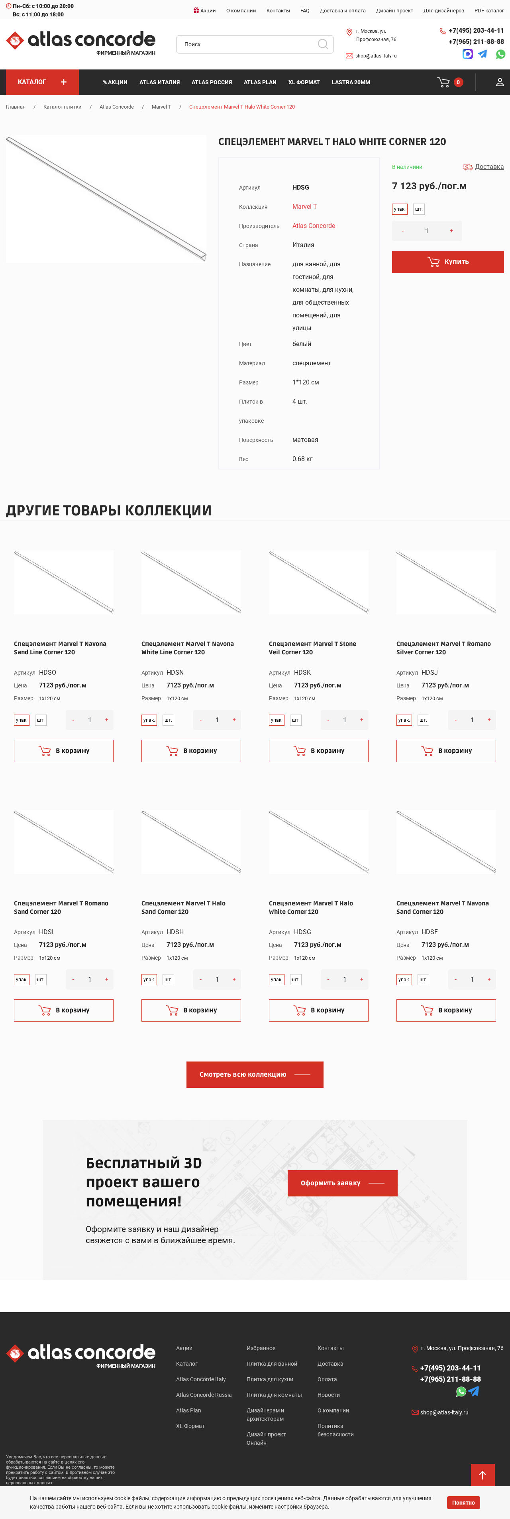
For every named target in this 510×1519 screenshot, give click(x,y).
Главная (16, 107)
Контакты (331, 1348)
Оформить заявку (331, 1183)
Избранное (261, 1348)
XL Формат (190, 1426)
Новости (329, 1395)
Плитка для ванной (272, 1364)
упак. (400, 209)
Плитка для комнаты (274, 1395)
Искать (326, 47)
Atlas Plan (188, 1410)
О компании (333, 1410)
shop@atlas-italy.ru (376, 56)
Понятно (463, 1502)
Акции (184, 1348)
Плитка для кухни (270, 1379)
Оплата (327, 1379)
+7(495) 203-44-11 (476, 30)
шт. (419, 209)
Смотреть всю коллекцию (243, 1075)
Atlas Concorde (117, 107)
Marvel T (161, 107)
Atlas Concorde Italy (201, 1379)
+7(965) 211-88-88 (476, 42)
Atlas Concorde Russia (204, 1395)
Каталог (187, 1364)
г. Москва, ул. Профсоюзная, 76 (376, 35)
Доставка (330, 1364)
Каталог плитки (62, 107)
